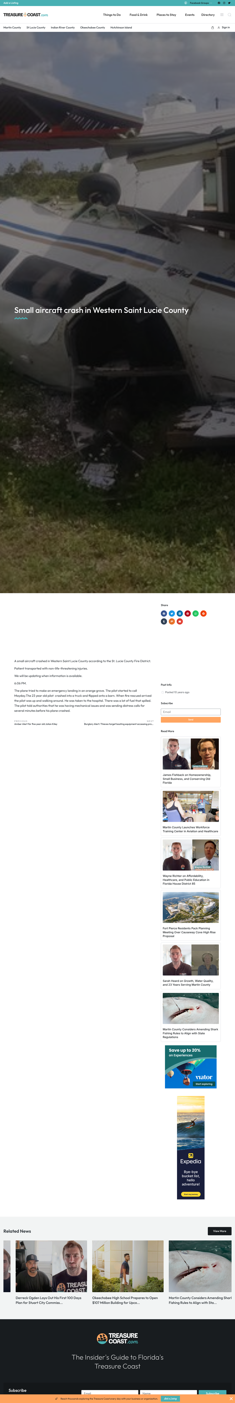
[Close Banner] (231, 1399)
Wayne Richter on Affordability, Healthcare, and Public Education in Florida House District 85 (186, 879)
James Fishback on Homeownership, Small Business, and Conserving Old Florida (187, 778)
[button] (212, 27)
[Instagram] (224, 3)
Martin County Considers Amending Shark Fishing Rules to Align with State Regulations (190, 1033)
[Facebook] (219, 3)
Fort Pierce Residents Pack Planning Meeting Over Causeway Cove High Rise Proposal (189, 932)
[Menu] (222, 15)
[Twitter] (229, 3)
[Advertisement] (84, 631)
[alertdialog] (117, 1398)
